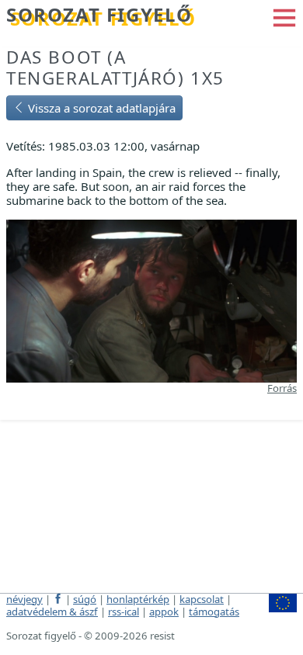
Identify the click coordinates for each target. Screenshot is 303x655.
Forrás (282, 388)
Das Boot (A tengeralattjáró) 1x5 (115, 67)
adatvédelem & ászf (52, 612)
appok (164, 612)
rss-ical (123, 612)
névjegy (24, 599)
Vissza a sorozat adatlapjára (100, 108)
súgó (84, 599)
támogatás (214, 612)
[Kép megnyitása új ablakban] (151, 299)
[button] (284, 16)
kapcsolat (201, 599)
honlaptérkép (137, 599)
